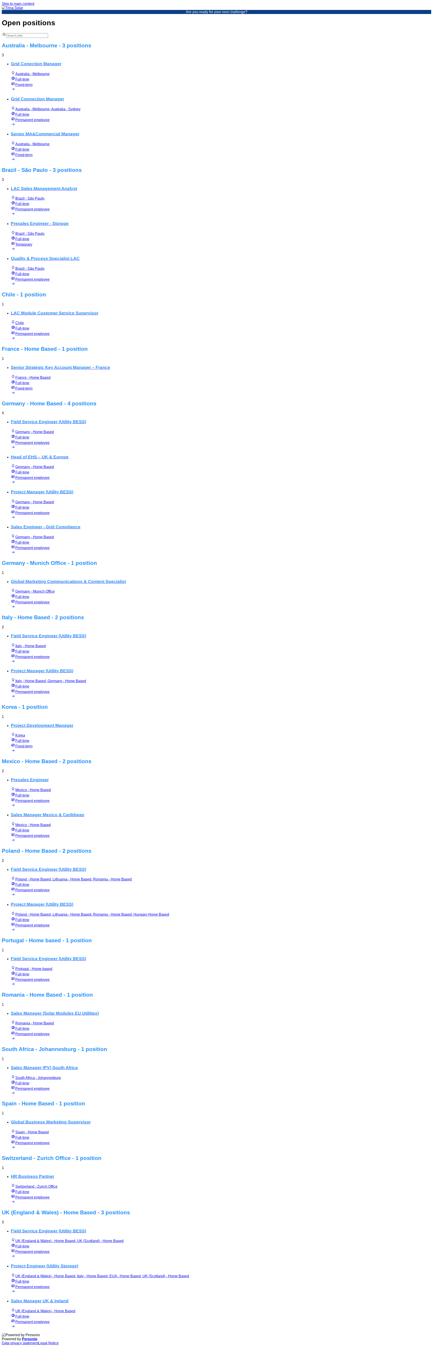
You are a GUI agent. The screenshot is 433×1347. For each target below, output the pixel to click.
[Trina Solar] (12, 8)
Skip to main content (18, 4)
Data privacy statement (20, 1343)
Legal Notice (48, 1343)
